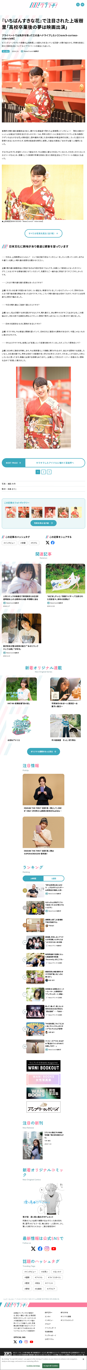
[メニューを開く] (82, 4)
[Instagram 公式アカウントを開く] (26, 1341)
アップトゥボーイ (50, 1335)
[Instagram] (47, 1248)
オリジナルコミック (67, 1320)
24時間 (33, 878)
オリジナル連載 (66, 1316)
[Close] (83, 1359)
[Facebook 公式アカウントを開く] (20, 1341)
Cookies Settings (33, 1366)
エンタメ (6, 51)
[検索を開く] (78, 4)
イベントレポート (50, 1328)
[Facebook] (40, 1248)
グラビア (48, 1324)
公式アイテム (49, 1339)
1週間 (53, 878)
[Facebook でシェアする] (52, 542)
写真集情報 (49, 1331)
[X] (33, 1248)
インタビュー (49, 1320)
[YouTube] (53, 1248)
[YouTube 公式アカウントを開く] (31, 1341)
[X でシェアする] (47, 542)
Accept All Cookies (51, 1366)
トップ (5, 1299)
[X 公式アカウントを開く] (15, 1341)
